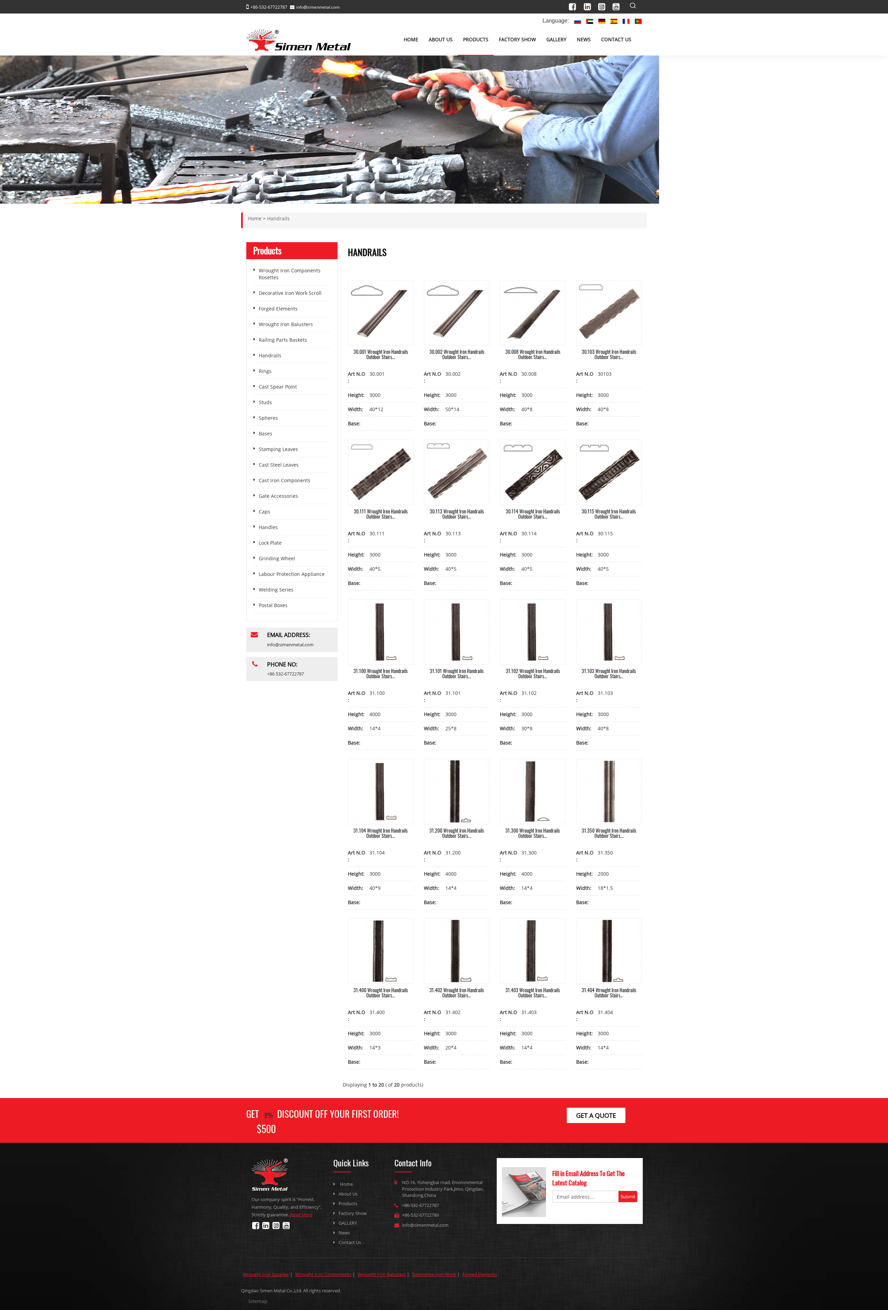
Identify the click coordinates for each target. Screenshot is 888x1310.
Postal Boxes (273, 605)
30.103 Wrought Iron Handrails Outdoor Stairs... (609, 354)
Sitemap (257, 1301)
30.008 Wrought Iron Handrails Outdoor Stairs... (532, 354)
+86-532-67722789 (420, 1215)
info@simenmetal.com (318, 7)
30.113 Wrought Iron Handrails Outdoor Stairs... (457, 514)
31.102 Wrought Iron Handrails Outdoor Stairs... (533, 673)
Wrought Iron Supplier (266, 1274)
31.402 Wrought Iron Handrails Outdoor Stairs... (456, 992)
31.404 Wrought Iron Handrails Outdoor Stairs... (609, 992)
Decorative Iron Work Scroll (290, 293)
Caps (264, 511)
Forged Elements (278, 308)
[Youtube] (618, 5)
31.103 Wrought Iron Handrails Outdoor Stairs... (609, 673)
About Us (441, 39)
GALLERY (556, 39)
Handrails (270, 355)
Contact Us (616, 39)
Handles (268, 527)
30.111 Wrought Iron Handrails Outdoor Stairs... (381, 514)
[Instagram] (603, 5)
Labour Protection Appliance (292, 574)
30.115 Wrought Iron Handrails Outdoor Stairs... (609, 514)
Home (411, 39)
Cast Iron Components (284, 480)
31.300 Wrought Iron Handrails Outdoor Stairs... (532, 833)
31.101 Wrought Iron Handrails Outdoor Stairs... (457, 673)
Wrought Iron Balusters (286, 324)
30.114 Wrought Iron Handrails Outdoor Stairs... (533, 514)
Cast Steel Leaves (279, 464)
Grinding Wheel (277, 558)
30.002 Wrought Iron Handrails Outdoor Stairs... (456, 354)
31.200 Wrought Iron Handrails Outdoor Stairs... (456, 833)
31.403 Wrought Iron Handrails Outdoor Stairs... (532, 992)
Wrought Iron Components (323, 1274)
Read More (301, 1214)
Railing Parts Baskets (283, 340)
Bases (265, 433)
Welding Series (276, 589)
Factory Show (517, 39)
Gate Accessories (278, 496)
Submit (628, 1196)
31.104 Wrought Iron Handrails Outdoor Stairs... (380, 833)
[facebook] (575, 5)
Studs (265, 402)
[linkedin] (589, 5)
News (584, 39)
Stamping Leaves (278, 449)
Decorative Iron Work (434, 1274)
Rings (265, 371)
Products (475, 39)
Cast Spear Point (278, 386)
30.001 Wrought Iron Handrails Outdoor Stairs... (380, 354)
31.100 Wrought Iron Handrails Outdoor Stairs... (380, 673)
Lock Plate (270, 542)
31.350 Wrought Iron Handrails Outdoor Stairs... (609, 833)
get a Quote (596, 1115)
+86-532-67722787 (420, 1205)
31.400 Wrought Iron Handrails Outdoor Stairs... (380, 992)
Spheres (268, 418)
